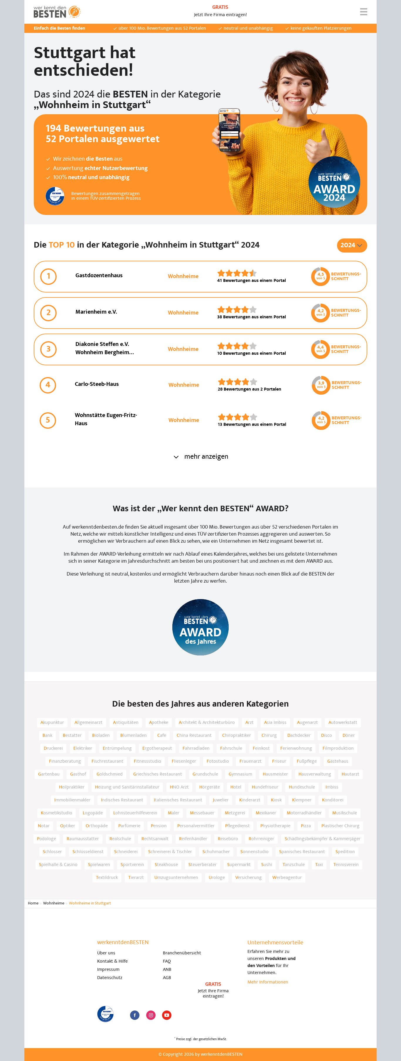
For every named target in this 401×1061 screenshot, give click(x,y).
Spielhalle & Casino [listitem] (58, 864)
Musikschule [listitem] (344, 813)
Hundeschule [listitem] (302, 787)
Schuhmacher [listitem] (216, 852)
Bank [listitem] (47, 735)
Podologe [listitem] (46, 839)
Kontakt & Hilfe (112, 961)
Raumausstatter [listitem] (83, 839)
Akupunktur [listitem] (52, 722)
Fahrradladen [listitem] (196, 748)
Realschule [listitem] (120, 839)
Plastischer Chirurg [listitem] (340, 826)
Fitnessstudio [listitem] (147, 761)
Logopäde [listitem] (93, 813)
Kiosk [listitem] (276, 800)
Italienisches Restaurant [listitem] (178, 800)
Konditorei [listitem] (332, 800)
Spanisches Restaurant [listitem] (302, 852)
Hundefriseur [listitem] (265, 787)
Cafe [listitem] (161, 735)
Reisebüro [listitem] (228, 839)
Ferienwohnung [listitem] (296, 748)
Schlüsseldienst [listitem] (88, 852)
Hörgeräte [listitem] (209, 787)
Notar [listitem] (44, 826)
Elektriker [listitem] (82, 748)
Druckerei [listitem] (53, 748)
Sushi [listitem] (266, 864)
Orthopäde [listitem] (97, 826)
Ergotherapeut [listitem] (157, 748)
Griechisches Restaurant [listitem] (157, 774)
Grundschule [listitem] (205, 774)
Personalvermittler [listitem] (196, 826)
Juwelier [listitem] (221, 800)
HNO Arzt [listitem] (179, 787)
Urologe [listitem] (217, 877)
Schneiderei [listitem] (126, 852)
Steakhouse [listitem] (166, 864)
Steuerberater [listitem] (202, 864)
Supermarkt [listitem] (239, 864)
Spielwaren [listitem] (99, 864)
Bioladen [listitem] (101, 735)
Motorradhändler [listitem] (304, 813)
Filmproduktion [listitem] (338, 748)
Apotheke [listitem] (158, 722)
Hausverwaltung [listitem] (315, 774)
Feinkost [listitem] (261, 748)
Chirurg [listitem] (269, 735)
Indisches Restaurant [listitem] (122, 800)
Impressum (108, 969)
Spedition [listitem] (345, 852)
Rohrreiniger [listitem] (261, 839)
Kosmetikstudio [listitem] (56, 813)
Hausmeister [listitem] (275, 774)
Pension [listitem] (159, 826)
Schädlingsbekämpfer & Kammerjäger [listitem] (322, 839)
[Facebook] (134, 1015)
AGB (167, 978)
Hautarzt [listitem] (350, 774)
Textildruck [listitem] (107, 877)
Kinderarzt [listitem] (249, 800)
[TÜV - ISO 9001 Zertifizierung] (105, 1014)
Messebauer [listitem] (202, 813)
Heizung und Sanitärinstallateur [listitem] (127, 787)
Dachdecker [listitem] (299, 735)
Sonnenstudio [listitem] (254, 852)
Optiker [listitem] (67, 826)
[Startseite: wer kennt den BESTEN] (57, 12)
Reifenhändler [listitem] (193, 839)
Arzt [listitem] (249, 722)
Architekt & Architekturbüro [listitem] (207, 722)
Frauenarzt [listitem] (251, 761)
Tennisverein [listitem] (346, 864)
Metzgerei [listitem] (235, 813)
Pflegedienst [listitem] (237, 826)
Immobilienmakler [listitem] (72, 800)
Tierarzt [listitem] (136, 877)
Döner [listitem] (349, 735)
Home (33, 903)
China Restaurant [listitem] (194, 735)
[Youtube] (166, 1015)
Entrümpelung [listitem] (117, 748)
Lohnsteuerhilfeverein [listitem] (135, 813)
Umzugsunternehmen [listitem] (176, 877)
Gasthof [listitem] (78, 774)
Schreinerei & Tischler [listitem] (170, 852)
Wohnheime (53, 903)
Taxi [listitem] (319, 864)
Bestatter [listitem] (72, 735)
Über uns (106, 953)
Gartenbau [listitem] (49, 774)
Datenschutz (109, 978)
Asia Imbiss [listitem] (275, 722)
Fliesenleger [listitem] (184, 761)
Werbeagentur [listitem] (287, 877)
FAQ (167, 961)
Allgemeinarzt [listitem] (88, 722)
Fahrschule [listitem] (231, 748)
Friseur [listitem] (279, 761)
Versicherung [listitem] (248, 877)
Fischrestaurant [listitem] (107, 761)
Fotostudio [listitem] (218, 761)
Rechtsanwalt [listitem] (155, 839)
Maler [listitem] (173, 813)
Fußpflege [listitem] (307, 761)
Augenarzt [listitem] (307, 722)
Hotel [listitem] (235, 787)
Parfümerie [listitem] (129, 826)
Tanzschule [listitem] (294, 864)
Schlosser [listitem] (52, 852)
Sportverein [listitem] (132, 864)
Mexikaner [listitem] (266, 813)
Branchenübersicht (182, 953)
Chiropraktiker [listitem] (236, 735)
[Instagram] (151, 1015)
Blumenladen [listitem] (133, 735)
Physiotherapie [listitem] (275, 826)
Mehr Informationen (267, 982)
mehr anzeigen (206, 456)
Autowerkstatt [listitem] (342, 722)
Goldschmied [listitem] (110, 774)
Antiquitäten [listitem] (126, 722)
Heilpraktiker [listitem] (72, 787)
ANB (167, 969)
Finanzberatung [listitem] (65, 761)
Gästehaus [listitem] (337, 761)
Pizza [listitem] (306, 826)
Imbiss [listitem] (332, 787)
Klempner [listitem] (301, 800)
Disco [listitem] (326, 735)
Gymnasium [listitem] (240, 774)
